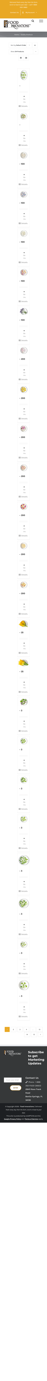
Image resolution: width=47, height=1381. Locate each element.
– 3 (20, 710)
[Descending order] (35, 45)
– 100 (22, 164)
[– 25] (23, 623)
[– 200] (23, 350)
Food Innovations (27, 1106)
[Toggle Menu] (41, 21)
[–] (23, 74)
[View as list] (26, 57)
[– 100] (23, 155)
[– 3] (23, 701)
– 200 (22, 359)
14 (27, 1034)
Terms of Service (31, 1119)
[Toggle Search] (33, 21)
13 (39, 1029)
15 (34, 1034)
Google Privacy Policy (12, 1119)
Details (24, 106)
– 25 (21, 632)
